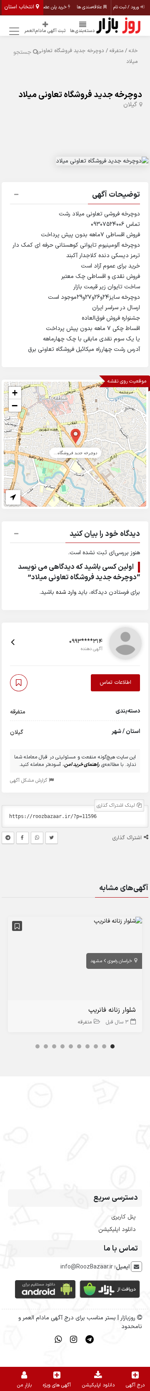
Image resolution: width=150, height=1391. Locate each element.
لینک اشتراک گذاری (117, 805)
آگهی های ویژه (57, 1385)
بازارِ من (24, 1385)
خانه (133, 51)
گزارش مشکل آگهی (29, 780)
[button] (75, 196)
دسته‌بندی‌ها (82, 31)
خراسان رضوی (120, 961)
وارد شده (66, 592)
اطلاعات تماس (115, 682)
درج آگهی (135, 1385)
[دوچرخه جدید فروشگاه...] (75, 435)
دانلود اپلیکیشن (117, 1229)
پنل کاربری (123, 1217)
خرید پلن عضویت (52, 7)
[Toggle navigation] (12, 31)
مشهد (96, 961)
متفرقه (116, 51)
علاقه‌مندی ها (90, 7)
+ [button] (15, 393)
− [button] (15, 405)
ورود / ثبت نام (126, 7)
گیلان (130, 105)
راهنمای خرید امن (82, 764)
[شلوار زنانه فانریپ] (118, 921)
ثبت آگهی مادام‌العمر (45, 31)
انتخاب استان (20, 7)
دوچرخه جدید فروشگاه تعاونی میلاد (80, 95)
